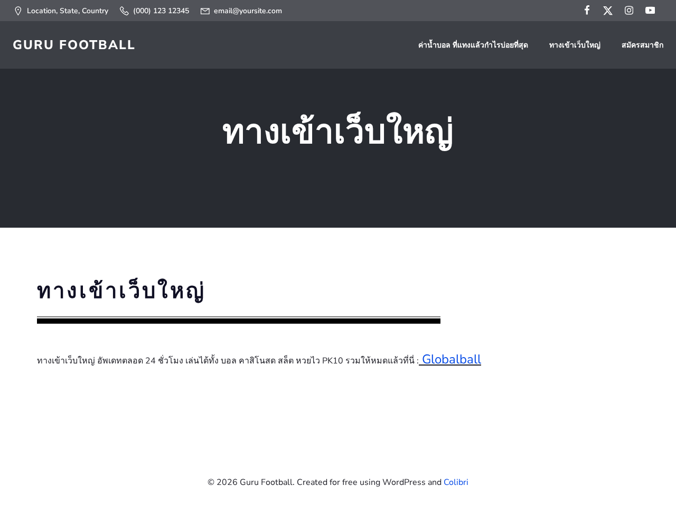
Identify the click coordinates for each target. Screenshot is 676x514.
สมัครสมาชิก (642, 45)
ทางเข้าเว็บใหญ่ (574, 45)
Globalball (451, 359)
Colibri (456, 482)
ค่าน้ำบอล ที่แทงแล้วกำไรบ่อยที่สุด (473, 45)
